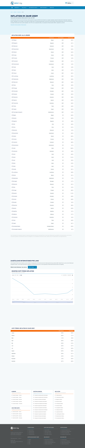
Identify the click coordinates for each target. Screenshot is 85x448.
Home (11, 12)
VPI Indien (13, 148)
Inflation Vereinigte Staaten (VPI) (50, 442)
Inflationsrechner (59, 395)
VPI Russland (14, 193)
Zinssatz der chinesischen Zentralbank (41, 401)
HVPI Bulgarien (14, 43)
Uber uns (19, 438)
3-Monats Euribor (31, 432)
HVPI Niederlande (15, 79)
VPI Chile (13, 124)
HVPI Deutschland (15, 49)
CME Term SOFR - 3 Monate (17, 413)
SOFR (29, 442)
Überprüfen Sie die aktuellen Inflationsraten (18, 24)
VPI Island (13, 157)
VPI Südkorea (14, 214)
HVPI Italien (14, 70)
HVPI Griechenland (15, 64)
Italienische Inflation (59, 409)
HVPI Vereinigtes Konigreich (17, 112)
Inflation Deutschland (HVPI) (65, 442)
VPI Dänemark (14, 130)
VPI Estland (14, 136)
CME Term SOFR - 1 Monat (17, 411)
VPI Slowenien (14, 205)
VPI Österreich (14, 184)
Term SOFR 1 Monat (48, 432)
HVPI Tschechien (15, 103)
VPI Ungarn (14, 223)
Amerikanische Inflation (60, 397)
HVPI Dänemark (14, 46)
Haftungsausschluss (14, 438)
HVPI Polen (14, 85)
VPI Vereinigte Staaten (16, 226)
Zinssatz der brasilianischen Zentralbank (41, 397)
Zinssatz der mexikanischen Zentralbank (41, 409)
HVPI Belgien (14, 40)
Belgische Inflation (59, 399)
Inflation (24, 7)
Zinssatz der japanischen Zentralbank (41, 405)
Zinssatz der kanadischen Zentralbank (41, 407)
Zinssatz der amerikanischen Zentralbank (41, 395)
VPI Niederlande (15, 178)
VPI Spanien (14, 208)
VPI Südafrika (14, 211)
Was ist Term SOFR (48, 431)
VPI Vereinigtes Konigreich (17, 229)
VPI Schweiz (14, 199)
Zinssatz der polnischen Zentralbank (40, 411)
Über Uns (52, 7)
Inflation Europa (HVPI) (65, 443)
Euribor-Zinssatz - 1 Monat (17, 397)
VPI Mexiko (14, 175)
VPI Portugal (14, 190)
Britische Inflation (59, 401)
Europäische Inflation (59, 407)
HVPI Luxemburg (15, 76)
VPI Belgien (14, 115)
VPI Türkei (13, 220)
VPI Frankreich (14, 142)
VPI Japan (13, 166)
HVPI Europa (14, 55)
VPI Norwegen (14, 181)
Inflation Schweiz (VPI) (48, 443)
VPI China (13, 127)
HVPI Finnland (14, 58)
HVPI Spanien (14, 100)
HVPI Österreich (15, 82)
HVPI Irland (14, 67)
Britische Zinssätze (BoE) (65, 432)
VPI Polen (13, 187)
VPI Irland (13, 154)
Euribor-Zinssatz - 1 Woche (17, 395)
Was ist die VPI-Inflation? (49, 439)
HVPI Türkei (14, 106)
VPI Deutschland (15, 133)
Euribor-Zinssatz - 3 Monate (17, 399)
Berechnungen (43, 7)
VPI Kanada (14, 169)
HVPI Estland (14, 52)
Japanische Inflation (59, 411)
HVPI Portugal (14, 88)
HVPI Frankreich (15, 61)
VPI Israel (13, 160)
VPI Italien (13, 163)
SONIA (30, 443)
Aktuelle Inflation (64, 439)
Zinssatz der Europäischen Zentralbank (41, 403)
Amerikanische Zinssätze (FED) (66, 431)
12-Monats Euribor (31, 434)
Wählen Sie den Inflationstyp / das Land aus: (19, 267)
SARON (30, 439)
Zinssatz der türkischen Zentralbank (40, 418)
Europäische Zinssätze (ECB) (65, 434)
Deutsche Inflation (59, 405)
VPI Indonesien (14, 151)
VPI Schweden (14, 196)
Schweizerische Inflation (60, 418)
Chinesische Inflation (59, 403)
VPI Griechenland (15, 145)
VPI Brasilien (14, 118)
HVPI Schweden (15, 91)
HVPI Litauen (14, 73)
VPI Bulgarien (14, 121)
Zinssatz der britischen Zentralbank (40, 399)
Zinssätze (16, 7)
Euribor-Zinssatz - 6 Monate (17, 401)
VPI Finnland (14, 139)
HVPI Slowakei (14, 94)
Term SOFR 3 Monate (48, 434)
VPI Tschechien (14, 217)
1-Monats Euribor (31, 431)
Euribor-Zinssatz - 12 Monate (17, 403)
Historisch (19, 12)
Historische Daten (33, 7)
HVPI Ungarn (14, 109)
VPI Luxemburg (14, 172)
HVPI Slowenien (15, 97)
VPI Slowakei (14, 202)
